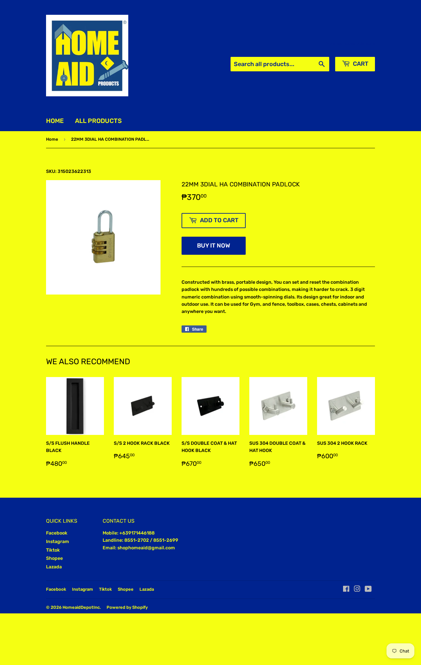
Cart (360, 63)
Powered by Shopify (127, 607)
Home (55, 121)
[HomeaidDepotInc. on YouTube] (368, 590)
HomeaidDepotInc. (81, 607)
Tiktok (53, 550)
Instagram (57, 541)
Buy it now (213, 245)
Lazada (54, 567)
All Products (98, 121)
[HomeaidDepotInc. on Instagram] (357, 590)
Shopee (54, 558)
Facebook (56, 533)
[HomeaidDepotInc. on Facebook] (346, 590)
